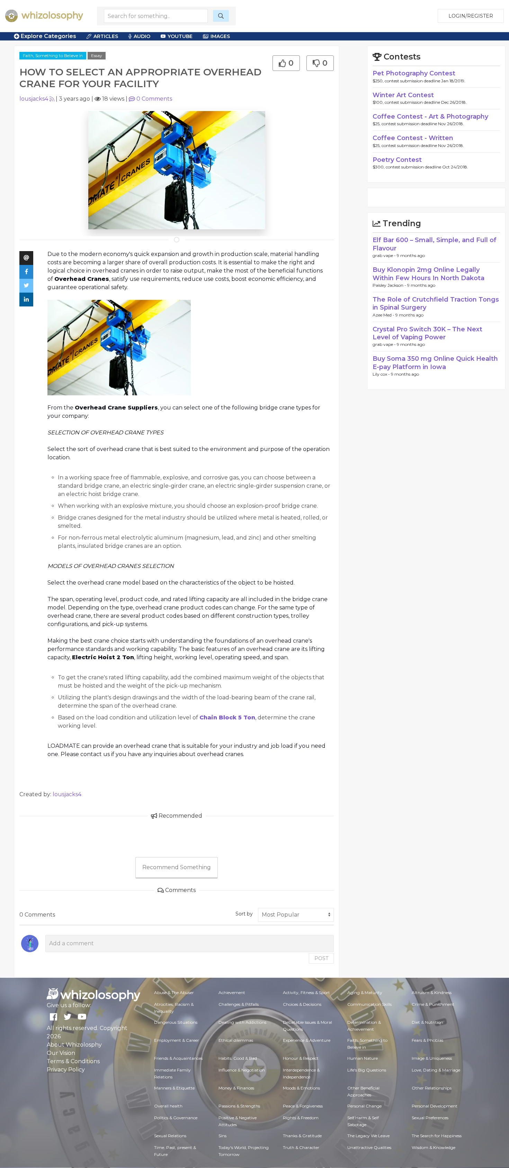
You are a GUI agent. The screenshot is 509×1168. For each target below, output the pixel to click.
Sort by (244, 914)
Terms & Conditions (73, 1061)
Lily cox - (382, 374)
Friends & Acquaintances (178, 1058)
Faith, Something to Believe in (53, 55)
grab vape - (385, 255)
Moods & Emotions (301, 1088)
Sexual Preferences (430, 1117)
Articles (105, 36)
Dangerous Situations (175, 1022)
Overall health (168, 1106)
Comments (154, 98)
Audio (142, 36)
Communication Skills (369, 1004)
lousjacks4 (33, 98)
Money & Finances (236, 1088)
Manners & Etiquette (174, 1088)
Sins (222, 1135)
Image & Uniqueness (432, 1058)
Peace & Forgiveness (303, 1106)
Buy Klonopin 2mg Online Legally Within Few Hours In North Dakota (428, 274)
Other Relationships (432, 1088)
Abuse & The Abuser (174, 992)
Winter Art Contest (403, 95)
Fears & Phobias (427, 1040)
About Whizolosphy (74, 1044)
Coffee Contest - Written (413, 138)
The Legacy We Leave (368, 1135)
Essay (96, 55)
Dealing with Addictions (242, 1022)
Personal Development (434, 1106)
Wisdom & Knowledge (433, 1147)
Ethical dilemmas (235, 1040)
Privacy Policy (66, 1069)
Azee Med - (384, 315)
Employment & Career (176, 1040)
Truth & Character (301, 1147)
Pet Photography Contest (414, 73)
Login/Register (470, 16)
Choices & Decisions (302, 1004)
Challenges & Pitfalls (238, 1004)
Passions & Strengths (239, 1106)
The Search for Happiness (437, 1135)
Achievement (231, 992)
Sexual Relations (170, 1135)
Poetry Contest (397, 160)
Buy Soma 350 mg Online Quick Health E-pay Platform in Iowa (435, 362)
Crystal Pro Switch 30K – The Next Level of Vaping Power (427, 333)
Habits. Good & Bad (237, 1058)
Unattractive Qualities (369, 1147)
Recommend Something (176, 867)
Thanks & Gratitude (302, 1135)
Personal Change (364, 1106)
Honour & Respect (301, 1058)
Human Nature (362, 1058)
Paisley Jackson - (390, 285)
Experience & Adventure (306, 1040)
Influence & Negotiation (241, 1070)
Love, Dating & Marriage (436, 1070)
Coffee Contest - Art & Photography (430, 116)
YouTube (180, 36)
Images (220, 36)
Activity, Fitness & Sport (306, 992)
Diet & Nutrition (427, 1022)
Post (321, 958)
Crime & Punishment (433, 1004)
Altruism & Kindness (432, 992)
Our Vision (61, 1053)
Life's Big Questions (366, 1070)
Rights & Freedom (301, 1117)
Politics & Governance (175, 1117)
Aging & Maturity (364, 992)
